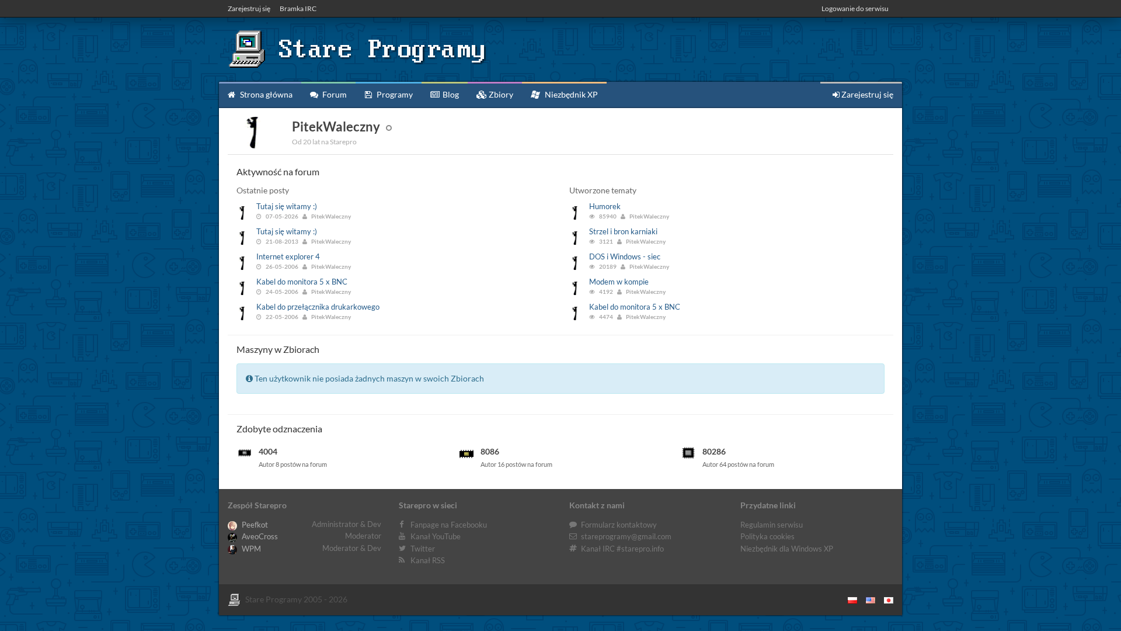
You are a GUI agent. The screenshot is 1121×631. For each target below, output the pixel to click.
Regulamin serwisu (771, 524)
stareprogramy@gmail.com (626, 536)
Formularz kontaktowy (619, 524)
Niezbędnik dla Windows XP (786, 548)
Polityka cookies (767, 536)
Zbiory (500, 94)
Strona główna (265, 94)
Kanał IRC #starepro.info (622, 548)
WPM (250, 548)
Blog (450, 94)
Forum (334, 94)
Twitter (422, 548)
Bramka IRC (298, 8)
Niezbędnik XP (570, 94)
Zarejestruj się (249, 8)
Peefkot (254, 524)
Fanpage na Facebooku (448, 524)
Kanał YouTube (435, 536)
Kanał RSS (427, 560)
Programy (394, 94)
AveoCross (259, 536)
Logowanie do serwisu (855, 8)
